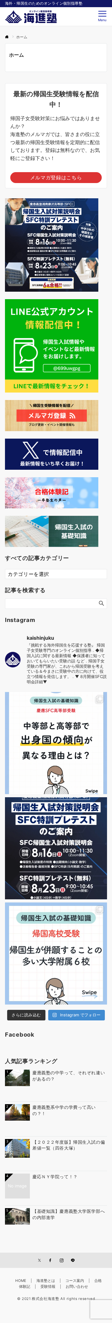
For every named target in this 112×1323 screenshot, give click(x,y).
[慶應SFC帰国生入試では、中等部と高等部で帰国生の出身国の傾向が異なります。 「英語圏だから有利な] (56, 743)
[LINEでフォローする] (73, 1261)
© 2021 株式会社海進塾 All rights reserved (56, 1299)
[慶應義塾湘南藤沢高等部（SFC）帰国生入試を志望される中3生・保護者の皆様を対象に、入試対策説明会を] (56, 848)
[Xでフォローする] (39, 1261)
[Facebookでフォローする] (50, 1261)
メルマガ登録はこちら (56, 177)
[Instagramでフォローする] (61, 1261)
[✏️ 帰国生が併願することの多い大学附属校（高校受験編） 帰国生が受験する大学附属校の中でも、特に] (56, 953)
